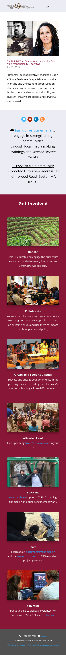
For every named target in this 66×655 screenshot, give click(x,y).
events (37, 443)
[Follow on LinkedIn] (36, 119)
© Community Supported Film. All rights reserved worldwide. (33, 645)
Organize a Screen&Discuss (33, 374)
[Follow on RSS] (42, 119)
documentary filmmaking (40, 552)
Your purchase (17, 497)
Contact (43, 636)
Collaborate (33, 311)
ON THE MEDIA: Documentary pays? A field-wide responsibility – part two (31, 63)
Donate (33, 252)
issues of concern (27, 556)
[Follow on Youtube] (29, 119)
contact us (48, 615)
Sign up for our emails (32, 130)
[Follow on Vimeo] (23, 119)
